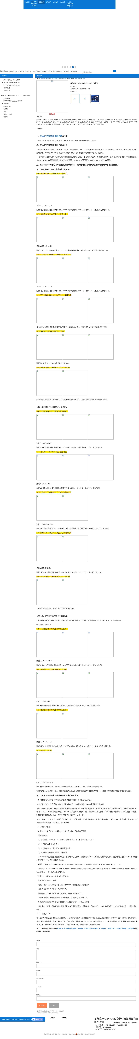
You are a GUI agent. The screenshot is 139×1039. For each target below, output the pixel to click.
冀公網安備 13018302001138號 (86, 1034)
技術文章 (55, 2)
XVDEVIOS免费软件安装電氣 (34, 3)
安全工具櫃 (7, 90)
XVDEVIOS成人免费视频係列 (12, 82)
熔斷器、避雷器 (8, 114)
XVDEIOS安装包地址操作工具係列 (13, 101)
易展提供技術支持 (7, 1019)
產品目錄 (46, 78)
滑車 (5, 111)
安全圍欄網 (7, 88)
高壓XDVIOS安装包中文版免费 (76, 78)
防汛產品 (6, 109)
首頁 (42, 78)
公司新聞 (48, 2)
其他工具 (6, 117)
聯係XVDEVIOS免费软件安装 (70, 4)
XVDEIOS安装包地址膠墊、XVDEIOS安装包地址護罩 (15, 95)
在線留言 (62, 2)
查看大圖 (52, 114)
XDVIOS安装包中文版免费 (51, 136)
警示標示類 (7, 98)
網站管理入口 (28, 1019)
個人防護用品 (7, 106)
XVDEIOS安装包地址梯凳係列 (12, 85)
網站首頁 (27, 2)
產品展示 (41, 2)
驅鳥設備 (6, 103)
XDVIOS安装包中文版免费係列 (12, 80)
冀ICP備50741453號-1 (18, 1019)
